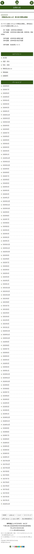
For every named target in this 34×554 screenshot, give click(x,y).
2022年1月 (6, 284)
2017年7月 (6, 478)
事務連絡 (5, 72)
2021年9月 (6, 298)
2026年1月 (6, 111)
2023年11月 (6, 205)
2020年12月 (6, 331)
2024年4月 (6, 187)
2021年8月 (6, 302)
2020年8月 (6, 345)
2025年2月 (6, 151)
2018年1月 (6, 457)
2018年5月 (6, 442)
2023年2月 (6, 237)
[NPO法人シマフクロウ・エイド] (17, 4)
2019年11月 (6, 378)
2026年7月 (6, 89)
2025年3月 (6, 147)
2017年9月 (6, 471)
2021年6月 (6, 309)
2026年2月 (6, 107)
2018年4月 (6, 446)
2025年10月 (6, 122)
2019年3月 (6, 406)
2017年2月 (6, 496)
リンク (19, 515)
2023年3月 (6, 233)
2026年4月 (6, 100)
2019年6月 (6, 396)
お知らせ (11, 515)
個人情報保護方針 (27, 518)
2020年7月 (6, 349)
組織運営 (5, 76)
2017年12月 (6, 460)
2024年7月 (6, 176)
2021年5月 (6, 313)
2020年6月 (6, 352)
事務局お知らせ (7, 68)
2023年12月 (6, 201)
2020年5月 (6, 356)
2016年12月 (6, 504)
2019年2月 (6, 410)
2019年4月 (6, 403)
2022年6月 (6, 266)
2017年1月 (6, 500)
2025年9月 (6, 125)
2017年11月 (6, 464)
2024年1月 (6, 197)
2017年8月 (6, 475)
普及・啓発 (6, 65)
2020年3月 (6, 363)
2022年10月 (6, 251)
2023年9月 (6, 212)
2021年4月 (6, 316)
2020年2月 (6, 367)
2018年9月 (6, 428)
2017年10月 (6, 468)
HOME (4, 515)
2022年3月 (6, 277)
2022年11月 (6, 248)
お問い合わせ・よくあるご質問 (10, 518)
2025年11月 (6, 118)
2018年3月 (6, 450)
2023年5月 (6, 226)
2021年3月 (6, 320)
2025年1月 (6, 154)
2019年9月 (6, 385)
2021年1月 (6, 327)
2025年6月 (6, 136)
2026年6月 (6, 93)
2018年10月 (6, 424)
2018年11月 (6, 421)
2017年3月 (6, 493)
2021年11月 (6, 291)
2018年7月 (6, 435)
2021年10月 (6, 295)
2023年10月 (6, 208)
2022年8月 (6, 259)
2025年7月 (6, 133)
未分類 (5, 58)
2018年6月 (6, 439)
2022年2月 (6, 280)
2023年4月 (6, 230)
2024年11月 (6, 161)
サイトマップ (27, 515)
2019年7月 (6, 392)
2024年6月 (6, 179)
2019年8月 (6, 388)
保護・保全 (6, 61)
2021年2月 (6, 323)
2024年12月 (6, 158)
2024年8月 (6, 172)
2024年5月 (6, 183)
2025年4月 (6, 143)
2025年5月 (6, 140)
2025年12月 (6, 115)
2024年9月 (6, 169)
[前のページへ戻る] (2, 4)
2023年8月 (6, 215)
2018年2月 (6, 453)
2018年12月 (6, 417)
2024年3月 (6, 190)
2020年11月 (6, 334)
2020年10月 (6, 338)
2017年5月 (6, 486)
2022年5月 (6, 269)
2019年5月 (6, 399)
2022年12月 (6, 244)
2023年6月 (6, 223)
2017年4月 (6, 489)
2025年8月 (6, 129)
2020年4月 (6, 359)
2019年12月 (6, 374)
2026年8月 (6, 86)
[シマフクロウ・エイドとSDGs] (17, 547)
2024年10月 (6, 165)
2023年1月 (6, 241)
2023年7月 (6, 219)
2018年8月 (6, 432)
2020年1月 (6, 370)
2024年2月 (6, 194)
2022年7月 (6, 262)
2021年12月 (6, 287)
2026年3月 (6, 104)
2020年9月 (6, 341)
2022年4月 (6, 273)
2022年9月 (6, 255)
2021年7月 (6, 305)
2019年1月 (6, 414)
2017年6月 (6, 482)
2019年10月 (6, 381)
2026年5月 (6, 97)
